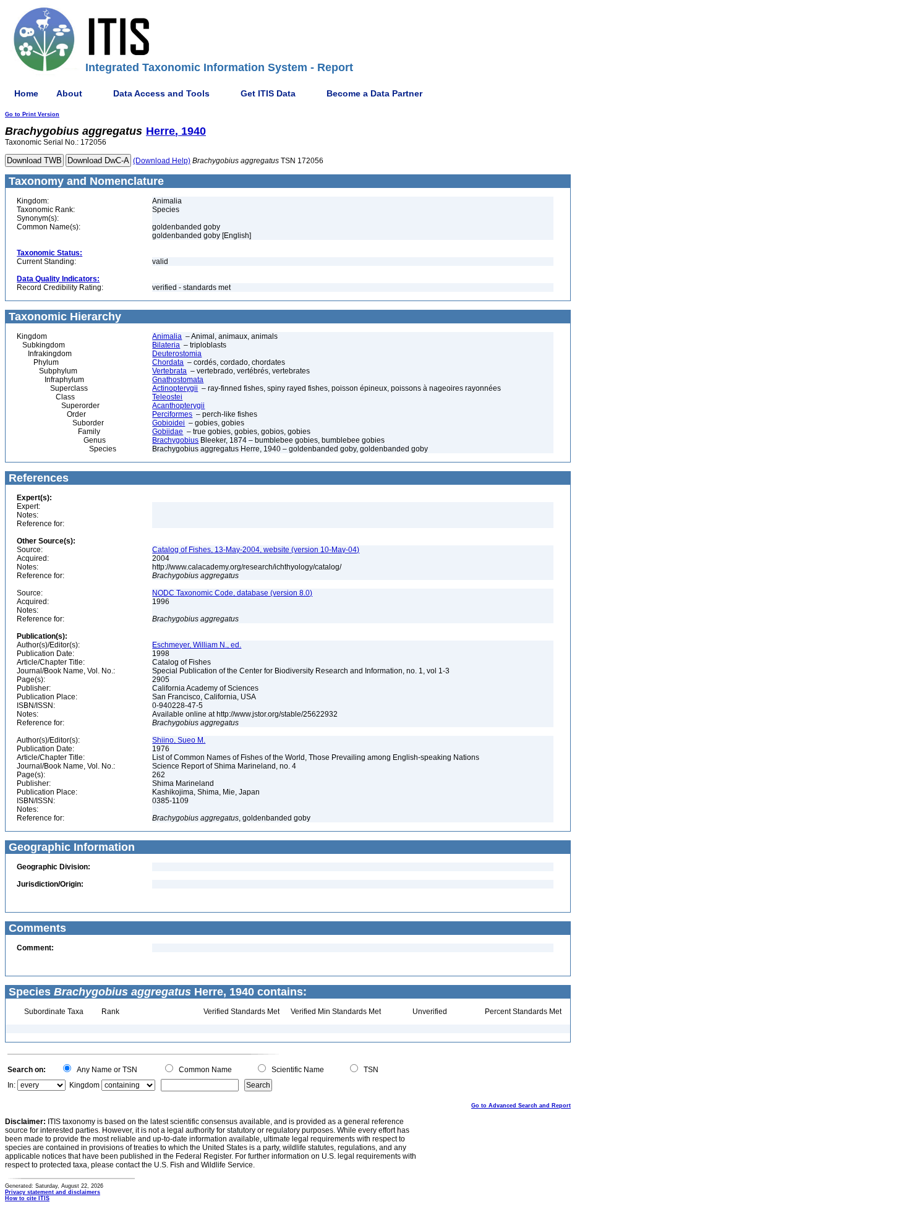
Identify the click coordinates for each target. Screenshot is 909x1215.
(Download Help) (161, 160)
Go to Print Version (32, 114)
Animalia (167, 336)
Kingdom (84, 1085)
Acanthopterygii (178, 405)
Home (26, 93)
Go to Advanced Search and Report (521, 1105)
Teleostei (167, 397)
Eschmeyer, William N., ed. (196, 645)
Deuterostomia (177, 353)
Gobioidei (168, 423)
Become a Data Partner (374, 93)
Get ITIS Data (268, 93)
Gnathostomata (177, 379)
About (69, 93)
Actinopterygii (175, 388)
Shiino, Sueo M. (178, 740)
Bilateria (166, 345)
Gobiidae (167, 431)
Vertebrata (169, 371)
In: (11, 1085)
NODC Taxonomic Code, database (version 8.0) (232, 593)
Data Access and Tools (161, 93)
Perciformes (172, 414)
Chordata (168, 362)
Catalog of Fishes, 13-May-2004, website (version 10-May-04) (255, 549)
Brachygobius (175, 440)
